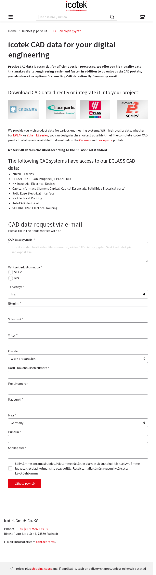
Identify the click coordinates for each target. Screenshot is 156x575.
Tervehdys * (16, 287)
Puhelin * (14, 432)
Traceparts (104, 140)
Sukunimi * (15, 319)
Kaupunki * (15, 399)
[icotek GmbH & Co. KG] (76, 6)
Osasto (13, 351)
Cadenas (85, 140)
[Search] (112, 16)
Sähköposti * (17, 448)
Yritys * (13, 335)
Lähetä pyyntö (25, 483)
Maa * (12, 415)
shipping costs (41, 568)
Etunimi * (14, 303)
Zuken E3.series (37, 135)
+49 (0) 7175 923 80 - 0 (33, 529)
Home (12, 31)
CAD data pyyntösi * (21, 240)
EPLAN (18, 135)
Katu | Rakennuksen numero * (28, 368)
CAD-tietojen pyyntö (67, 31)
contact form (45, 542)
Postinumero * (18, 384)
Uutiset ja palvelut (35, 31)
